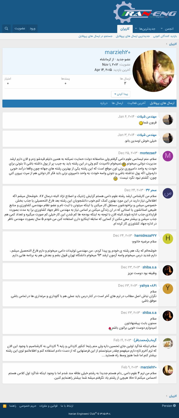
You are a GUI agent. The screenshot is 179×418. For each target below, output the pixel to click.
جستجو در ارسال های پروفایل (95, 36)
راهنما (12, 406)
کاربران (124, 29)
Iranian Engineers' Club (90, 414)
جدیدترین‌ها (147, 29)
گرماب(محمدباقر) (145, 340)
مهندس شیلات (147, 116)
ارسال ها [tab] (117, 103)
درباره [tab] (103, 103)
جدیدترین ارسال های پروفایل (133, 36)
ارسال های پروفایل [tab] (162, 103)
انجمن (169, 29)
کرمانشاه (105, 59)
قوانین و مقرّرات (48, 406)
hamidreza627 (145, 235)
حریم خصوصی (27, 406)
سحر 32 (151, 190)
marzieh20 (149, 367)
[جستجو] (6, 28)
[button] (161, 29)
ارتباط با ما (67, 406)
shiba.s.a (150, 267)
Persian (167, 406)
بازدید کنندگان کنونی (165, 36)
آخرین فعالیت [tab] (136, 103)
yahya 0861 (148, 285)
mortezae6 (148, 153)
